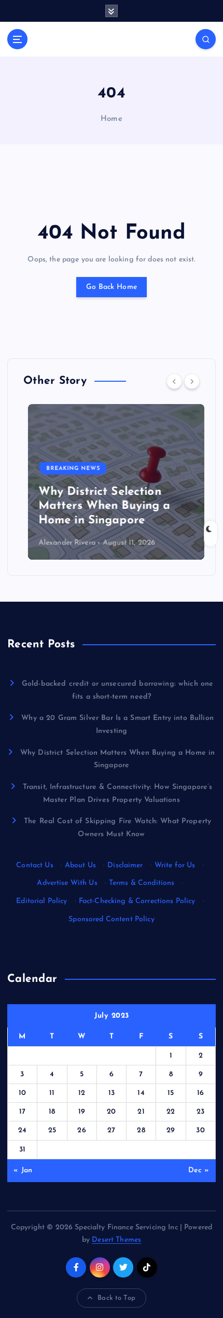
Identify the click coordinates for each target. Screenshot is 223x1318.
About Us (80, 865)
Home (111, 119)
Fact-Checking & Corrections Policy (137, 901)
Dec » (199, 1170)
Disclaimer (125, 865)
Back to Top (116, 1298)
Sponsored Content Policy (111, 919)
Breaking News (68, 468)
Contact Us (34, 865)
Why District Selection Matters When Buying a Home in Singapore (100, 506)
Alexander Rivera (62, 543)
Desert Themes (116, 1240)
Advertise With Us (67, 883)
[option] (111, 482)
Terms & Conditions (142, 883)
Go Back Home (111, 287)
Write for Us (175, 865)
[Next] (192, 381)
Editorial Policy (41, 901)
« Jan (22, 1170)
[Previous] (174, 381)
